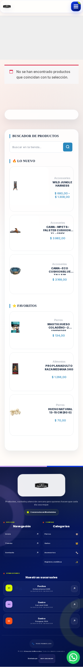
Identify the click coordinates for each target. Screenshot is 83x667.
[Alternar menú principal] (76, 6)
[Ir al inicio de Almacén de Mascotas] (41, 485)
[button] (73, 657)
